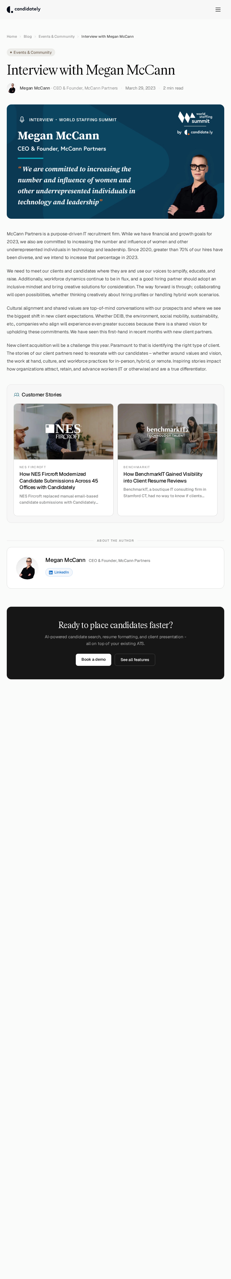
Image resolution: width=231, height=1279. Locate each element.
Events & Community (57, 36)
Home (12, 36)
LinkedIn (61, 572)
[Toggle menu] (218, 9)
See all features (135, 659)
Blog (28, 36)
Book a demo (93, 659)
